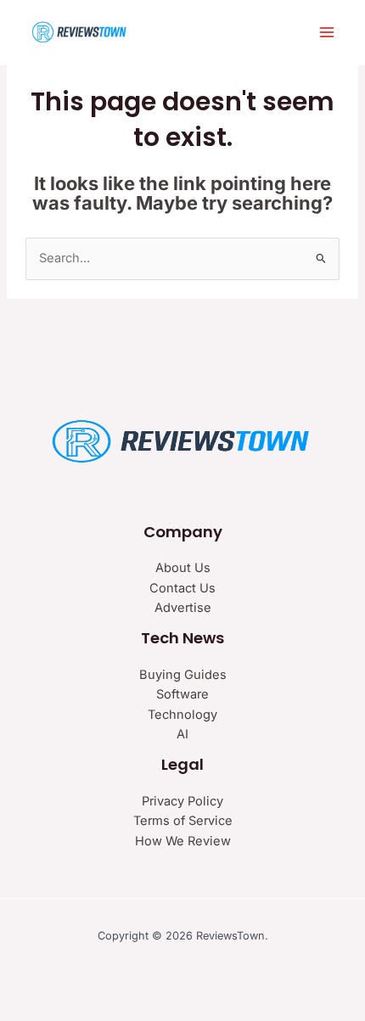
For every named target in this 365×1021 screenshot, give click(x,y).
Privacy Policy (182, 801)
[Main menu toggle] (327, 32)
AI (182, 734)
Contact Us (182, 588)
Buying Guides (183, 674)
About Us (183, 567)
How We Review (183, 841)
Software (182, 694)
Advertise (182, 607)
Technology (182, 714)
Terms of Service (183, 820)
